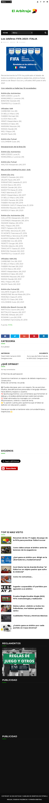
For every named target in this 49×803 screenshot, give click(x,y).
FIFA (10, 325)
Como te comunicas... (23, 577)
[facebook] (41, 2)
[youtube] (37, 2)
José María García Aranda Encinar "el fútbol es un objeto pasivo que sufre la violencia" (30, 569)
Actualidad (22, 42)
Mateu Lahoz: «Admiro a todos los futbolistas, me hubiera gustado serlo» (28, 608)
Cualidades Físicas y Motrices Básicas (30, 616)
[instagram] (47, 2)
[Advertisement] (24, 502)
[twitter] (44, 2)
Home (5, 33)
